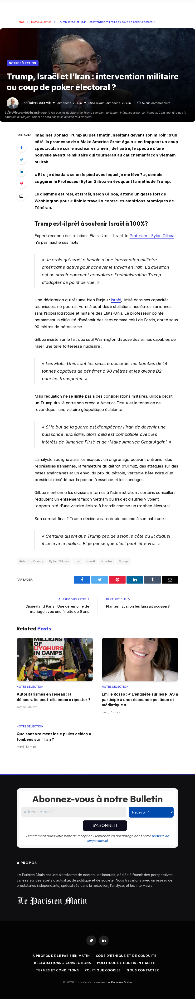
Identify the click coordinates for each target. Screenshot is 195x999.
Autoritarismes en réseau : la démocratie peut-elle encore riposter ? (53, 697)
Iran (78, 561)
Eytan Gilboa (59, 561)
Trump (123, 561)
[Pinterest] (21, 184)
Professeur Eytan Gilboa (152, 235)
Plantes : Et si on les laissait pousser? (138, 606)
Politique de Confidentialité (126, 963)
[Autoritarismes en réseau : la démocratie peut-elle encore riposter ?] (55, 659)
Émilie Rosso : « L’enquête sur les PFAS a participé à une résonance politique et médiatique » (140, 699)
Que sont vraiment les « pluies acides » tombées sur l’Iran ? (54, 736)
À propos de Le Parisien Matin (61, 956)
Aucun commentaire (156, 103)
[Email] (21, 196)
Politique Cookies (103, 970)
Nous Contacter (143, 970)
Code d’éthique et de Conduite (126, 956)
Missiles (106, 561)
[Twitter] (21, 159)
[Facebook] (21, 147)
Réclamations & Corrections (62, 963)
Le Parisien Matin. (120, 982)
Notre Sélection (22, 63)
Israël (116, 299)
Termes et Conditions (57, 970)
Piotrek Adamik (39, 103)
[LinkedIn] (21, 171)
